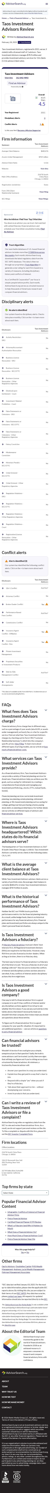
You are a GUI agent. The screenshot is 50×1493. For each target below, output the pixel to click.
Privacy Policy (31, 1420)
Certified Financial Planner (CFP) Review (24, 1222)
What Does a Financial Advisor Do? (22, 1232)
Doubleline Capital (23, 1266)
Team (5, 1386)
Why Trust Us (9, 1392)
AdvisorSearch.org (14, 4)
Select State (8, 1193)
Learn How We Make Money (33, 13)
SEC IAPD (21, 1293)
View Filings (43, 199)
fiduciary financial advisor (14, 945)
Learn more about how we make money (24, 1464)
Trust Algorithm (31, 264)
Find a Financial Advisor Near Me (21, 1239)
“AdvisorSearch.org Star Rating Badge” (18, 1305)
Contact (7, 1407)
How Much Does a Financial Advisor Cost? (25, 1235)
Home (4, 18)
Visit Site (9, 77)
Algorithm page (9, 1325)
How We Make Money (13, 1402)
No (27, 1252)
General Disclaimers (10, 1438)
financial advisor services (12, 813)
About (5, 1381)
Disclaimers (19, 1420)
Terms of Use (7, 1420)
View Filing (43, 192)
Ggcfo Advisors (8, 1266)
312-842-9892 (22, 77)
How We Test (9, 1397)
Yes (22, 1252)
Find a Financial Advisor (19, 18)
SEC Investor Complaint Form (20, 1134)
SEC (45, 1299)
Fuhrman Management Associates (16, 1272)
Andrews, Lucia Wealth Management (29, 1269)
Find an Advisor (17, 83)
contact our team (15, 1296)
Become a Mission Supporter (29, 130)
